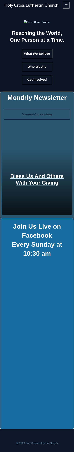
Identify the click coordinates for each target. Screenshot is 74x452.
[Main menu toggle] (66, 5)
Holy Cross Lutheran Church (31, 5)
